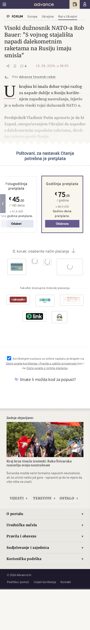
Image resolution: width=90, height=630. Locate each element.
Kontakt (66, 582)
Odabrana (62, 224)
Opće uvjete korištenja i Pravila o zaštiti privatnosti (42, 363)
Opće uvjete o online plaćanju (47, 368)
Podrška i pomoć (18, 582)
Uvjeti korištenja (45, 582)
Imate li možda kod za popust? (47, 379)
